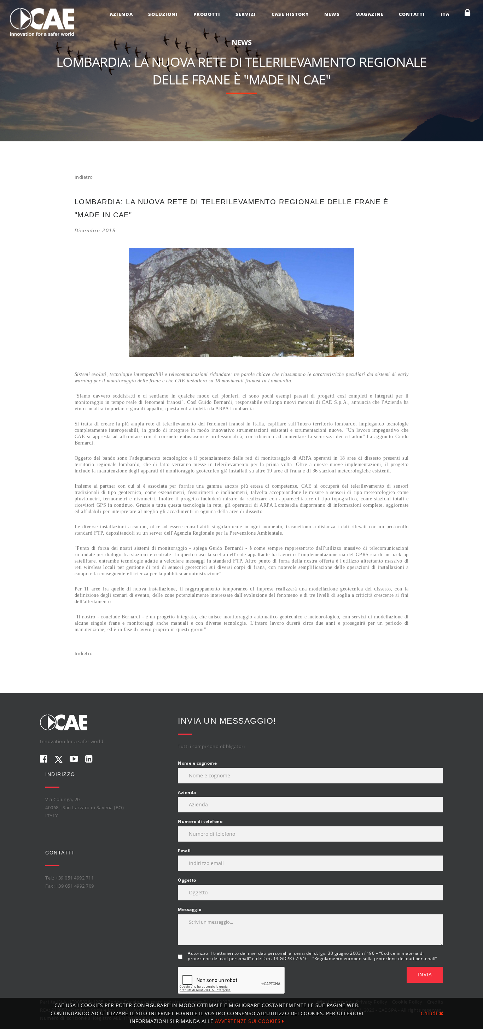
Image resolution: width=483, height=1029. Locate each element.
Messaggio (190, 909)
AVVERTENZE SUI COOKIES (249, 1021)
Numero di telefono (200, 821)
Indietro (84, 177)
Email (184, 851)
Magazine (369, 14)
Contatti (412, 14)
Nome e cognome (197, 763)
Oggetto (187, 880)
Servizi (245, 14)
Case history (290, 14)
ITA (445, 14)
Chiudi (430, 1013)
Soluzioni (163, 14)
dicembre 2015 (95, 230)
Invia (425, 974)
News (332, 14)
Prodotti (206, 14)
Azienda (121, 14)
